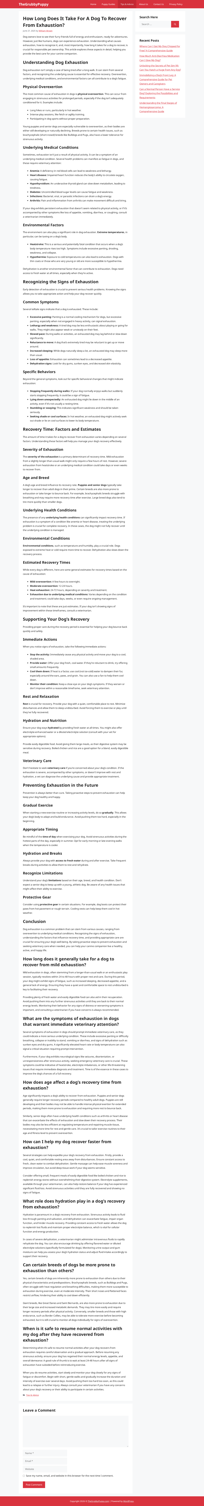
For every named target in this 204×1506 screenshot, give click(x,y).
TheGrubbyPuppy (33, 4)
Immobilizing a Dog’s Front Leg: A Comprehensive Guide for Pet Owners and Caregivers (157, 79)
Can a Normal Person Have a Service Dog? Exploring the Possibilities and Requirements (159, 93)
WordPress (128, 1501)
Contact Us (158, 4)
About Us (143, 4)
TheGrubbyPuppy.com (98, 1501)
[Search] (175, 24)
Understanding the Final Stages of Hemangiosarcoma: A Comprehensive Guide (158, 107)
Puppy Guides (108, 4)
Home (93, 4)
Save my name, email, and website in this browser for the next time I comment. (70, 1475)
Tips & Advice (127, 4)
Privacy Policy (175, 4)
